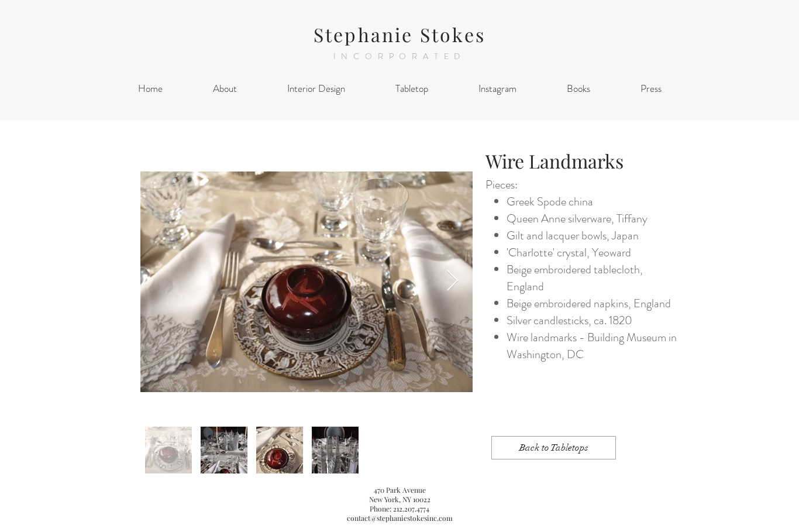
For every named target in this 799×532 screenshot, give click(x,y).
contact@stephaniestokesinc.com (400, 518)
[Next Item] (452, 281)
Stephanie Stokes (399, 34)
